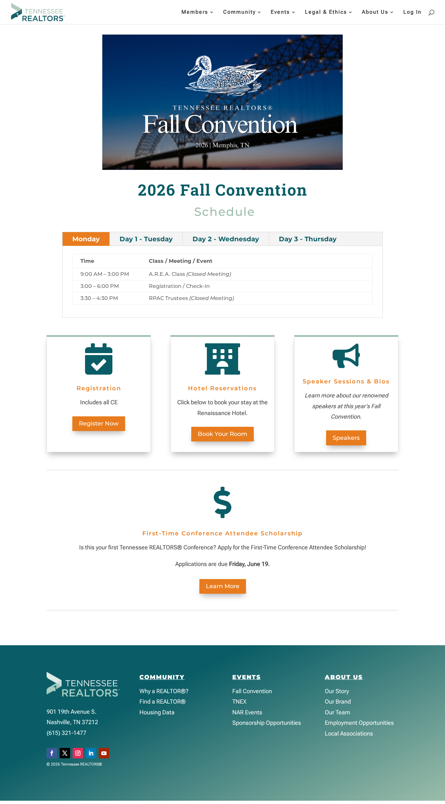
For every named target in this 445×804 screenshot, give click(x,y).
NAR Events (247, 712)
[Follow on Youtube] (104, 753)
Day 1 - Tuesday (146, 239)
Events (280, 12)
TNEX (239, 701)
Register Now (99, 423)
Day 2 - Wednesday (226, 239)
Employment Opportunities (359, 722)
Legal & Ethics (326, 12)
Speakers (346, 437)
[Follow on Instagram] (78, 753)
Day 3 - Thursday (308, 239)
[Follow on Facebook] (52, 753)
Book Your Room (222, 434)
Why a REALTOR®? (164, 691)
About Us (375, 12)
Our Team (337, 712)
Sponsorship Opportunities (266, 722)
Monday (86, 239)
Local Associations (349, 733)
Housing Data (157, 712)
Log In (412, 12)
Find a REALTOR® (162, 701)
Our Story (337, 691)
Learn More (222, 586)
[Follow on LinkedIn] (91, 753)
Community (239, 12)
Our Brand (338, 701)
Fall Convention (252, 691)
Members (194, 12)
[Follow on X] (65, 753)
